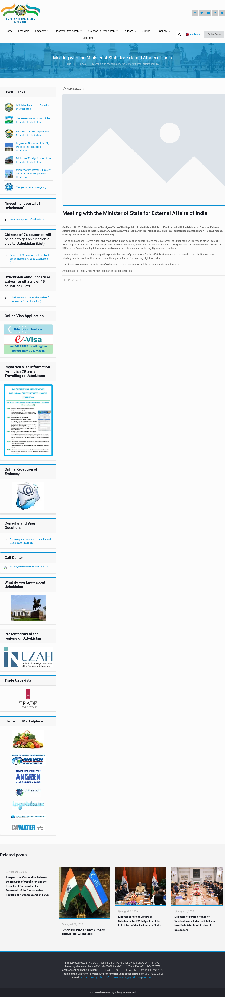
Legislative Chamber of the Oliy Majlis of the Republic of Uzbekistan (33, 147)
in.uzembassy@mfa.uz (93, 977)
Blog (68, 64)
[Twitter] (201, 13)
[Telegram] (221, 13)
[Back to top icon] (210, 991)
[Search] (179, 34)
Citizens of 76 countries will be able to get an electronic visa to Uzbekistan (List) (30, 259)
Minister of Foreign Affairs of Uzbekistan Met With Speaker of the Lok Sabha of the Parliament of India (139, 921)
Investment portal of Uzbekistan (27, 219)
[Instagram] (215, 13)
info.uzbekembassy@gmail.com (123, 977)
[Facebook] (195, 13)
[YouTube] (208, 13)
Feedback (147, 977)
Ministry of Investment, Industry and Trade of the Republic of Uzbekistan (33, 174)
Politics (82, 64)
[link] (28, 339)
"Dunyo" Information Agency (31, 187)
